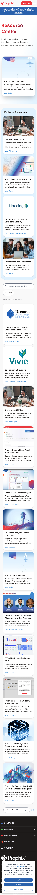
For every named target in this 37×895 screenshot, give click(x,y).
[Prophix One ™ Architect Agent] (18, 488)
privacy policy (19, 866)
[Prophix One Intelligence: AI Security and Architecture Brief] (18, 740)
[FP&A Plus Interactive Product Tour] (18, 655)
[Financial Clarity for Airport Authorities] (18, 529)
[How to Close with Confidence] (18, 257)
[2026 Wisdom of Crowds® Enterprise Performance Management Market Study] (18, 324)
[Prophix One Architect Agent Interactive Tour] (18, 447)
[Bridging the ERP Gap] (18, 135)
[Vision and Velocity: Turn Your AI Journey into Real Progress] (18, 612)
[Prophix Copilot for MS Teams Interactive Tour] (18, 697)
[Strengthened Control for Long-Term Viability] (18, 216)
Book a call (26, 3)
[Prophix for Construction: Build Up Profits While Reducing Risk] (18, 783)
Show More (16, 810)
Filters (10, 293)
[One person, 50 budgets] (18, 365)
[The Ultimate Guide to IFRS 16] (18, 175)
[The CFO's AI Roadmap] (18, 76)
